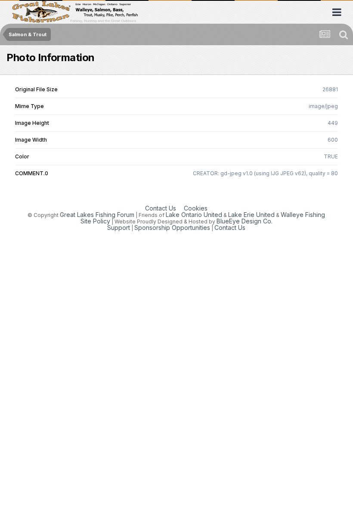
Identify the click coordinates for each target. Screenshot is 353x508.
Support (118, 227)
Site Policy (95, 221)
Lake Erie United (251, 214)
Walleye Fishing (303, 214)
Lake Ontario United (194, 214)
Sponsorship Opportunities (172, 227)
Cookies (195, 208)
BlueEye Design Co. (244, 221)
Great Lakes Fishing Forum (97, 214)
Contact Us (160, 208)
